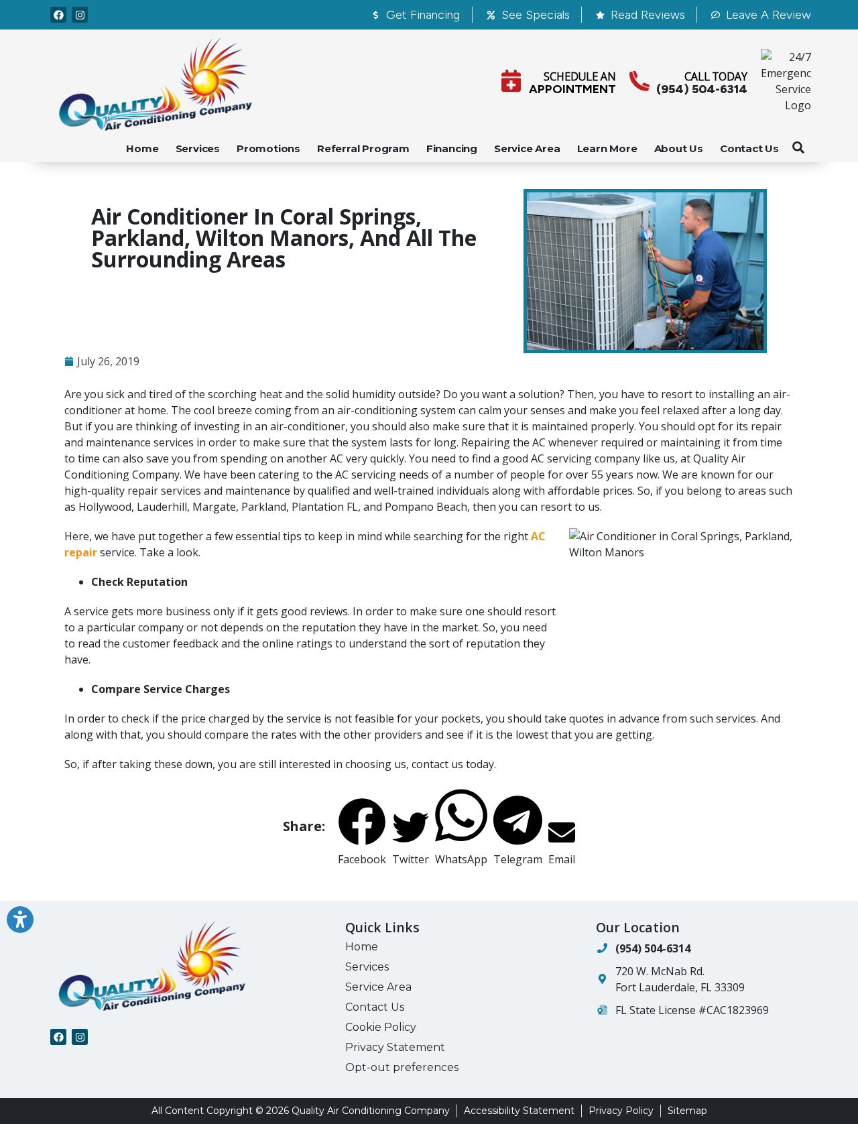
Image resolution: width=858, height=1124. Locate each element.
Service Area (527, 148)
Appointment (572, 89)
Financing (451, 148)
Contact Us (749, 148)
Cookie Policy (380, 1027)
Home (142, 148)
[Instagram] (80, 15)
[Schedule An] (511, 81)
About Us (678, 148)
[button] (798, 147)
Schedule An (580, 76)
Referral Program (363, 148)
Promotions (268, 148)
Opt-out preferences (401, 1067)
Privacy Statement (395, 1047)
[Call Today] (639, 81)
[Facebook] (58, 15)
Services (198, 148)
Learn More (607, 148)
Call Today (715, 76)
